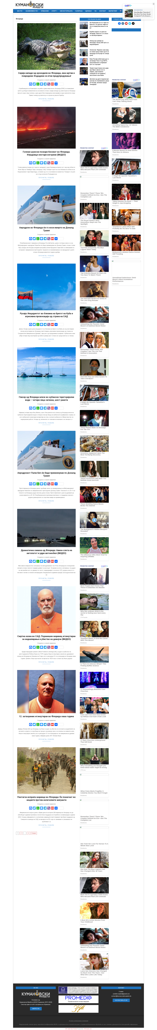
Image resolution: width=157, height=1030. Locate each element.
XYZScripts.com (88, 1028)
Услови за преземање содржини (78, 1021)
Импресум (35, 1008)
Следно (33, 833)
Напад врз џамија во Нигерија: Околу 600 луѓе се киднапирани (99, 42)
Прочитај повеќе (46, 99)
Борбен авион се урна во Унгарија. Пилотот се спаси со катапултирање (99, 33)
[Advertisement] (126, 44)
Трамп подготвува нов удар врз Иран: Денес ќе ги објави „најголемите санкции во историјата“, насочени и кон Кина (99, 71)
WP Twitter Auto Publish (71, 1028)
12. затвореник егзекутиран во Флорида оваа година (46, 716)
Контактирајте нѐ (121, 1000)
